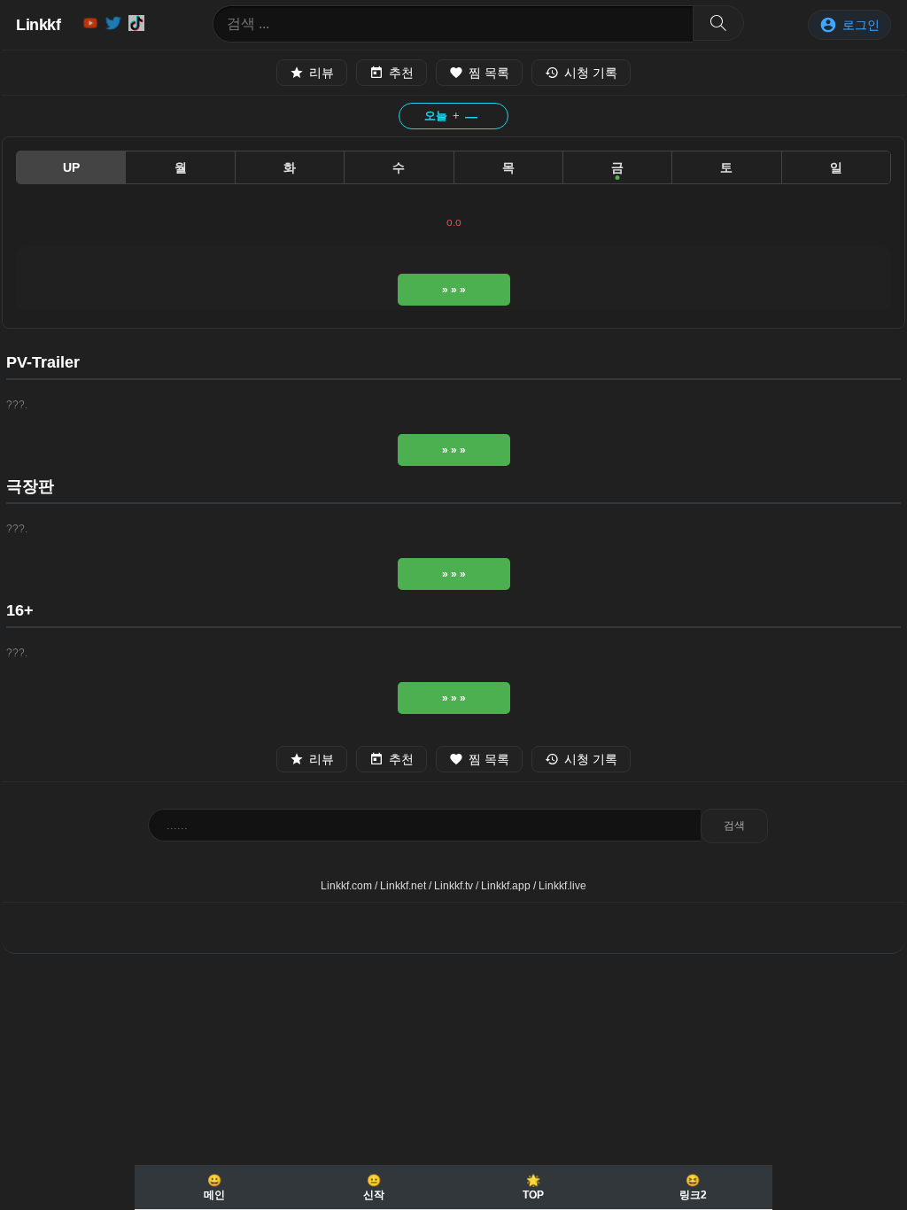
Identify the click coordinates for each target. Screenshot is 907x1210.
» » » (454, 289)
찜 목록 (489, 73)
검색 (734, 825)
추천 (401, 73)
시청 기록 (590, 73)
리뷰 (321, 73)
